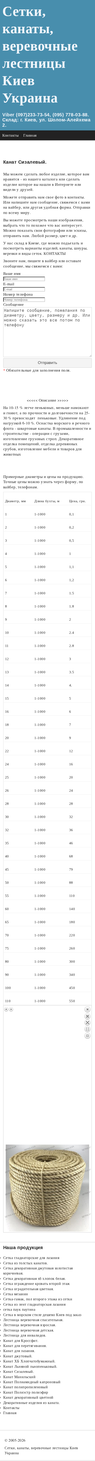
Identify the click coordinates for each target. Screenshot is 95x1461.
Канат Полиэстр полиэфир (25, 1392)
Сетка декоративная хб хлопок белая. (34, 1278)
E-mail (9, 283)
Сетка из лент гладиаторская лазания (34, 1304)
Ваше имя (12, 273)
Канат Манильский (19, 1376)
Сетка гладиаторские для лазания (31, 1257)
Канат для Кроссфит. (21, 1340)
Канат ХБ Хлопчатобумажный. (29, 1361)
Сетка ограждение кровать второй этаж (36, 1283)
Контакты (10, 135)
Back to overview (87, 1075)
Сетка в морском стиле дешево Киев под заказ (42, 1314)
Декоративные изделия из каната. (31, 1402)
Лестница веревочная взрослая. (29, 1324)
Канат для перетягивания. (25, 1345)
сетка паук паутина (19, 1309)
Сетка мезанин (15, 1293)
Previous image (6, 1009)
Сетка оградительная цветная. (28, 1288)
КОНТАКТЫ (55, 253)
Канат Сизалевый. (18, 1371)
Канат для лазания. (19, 1350)
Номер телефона (18, 294)
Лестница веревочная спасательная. (33, 1319)
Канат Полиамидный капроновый (32, 1381)
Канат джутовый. (18, 1355)
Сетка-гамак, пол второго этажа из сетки (37, 1298)
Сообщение (13, 304)
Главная (30, 135)
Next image (11, 1009)
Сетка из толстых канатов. (25, 1262)
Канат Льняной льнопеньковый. (30, 1366)
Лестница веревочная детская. (28, 1330)
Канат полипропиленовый (25, 1386)
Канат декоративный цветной (28, 1397)
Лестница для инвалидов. (24, 1335)
